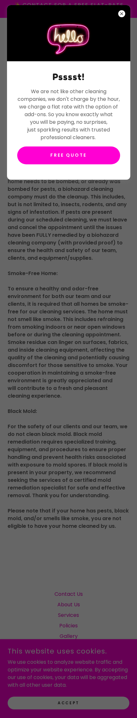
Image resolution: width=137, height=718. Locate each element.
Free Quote (68, 155)
